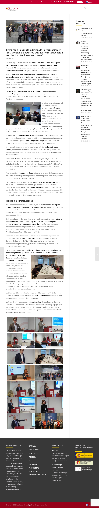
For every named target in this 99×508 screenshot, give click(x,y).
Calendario (35, 2)
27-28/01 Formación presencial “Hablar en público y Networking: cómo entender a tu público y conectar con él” (87, 50)
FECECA (32, 461)
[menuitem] (26, 1)
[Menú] (89, 8)
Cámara (32, 446)
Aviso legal (34, 468)
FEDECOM (32, 457)
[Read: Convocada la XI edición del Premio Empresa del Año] (78, 30)
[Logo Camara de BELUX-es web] (15, 8)
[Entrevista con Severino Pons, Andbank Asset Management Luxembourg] (2, 254)
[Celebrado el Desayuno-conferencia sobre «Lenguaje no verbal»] (97, 254)
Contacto (59, 2)
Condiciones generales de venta (37, 473)
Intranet (80, 2)
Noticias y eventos (47, 2)
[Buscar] (84, 8)
